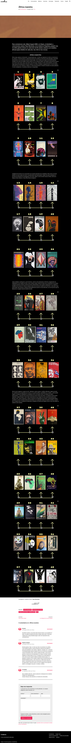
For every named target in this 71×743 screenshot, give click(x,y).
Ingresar (58, 737)
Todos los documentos (53, 735)
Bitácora (40, 1)
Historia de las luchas (37, 609)
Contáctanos (51, 734)
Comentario (23, 698)
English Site (58, 734)
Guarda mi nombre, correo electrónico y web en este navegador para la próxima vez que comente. (35, 715)
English (66, 1)
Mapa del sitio (52, 737)
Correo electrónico (35, 693)
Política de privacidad (64, 735)
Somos (62, 1)
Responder (49, 629)
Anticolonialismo (27, 609)
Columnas (45, 1)
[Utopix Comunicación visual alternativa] (4, 1)
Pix (28, 1)
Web (42, 693)
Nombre (23, 693)
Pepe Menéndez (23, 9)
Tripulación (57, 1)
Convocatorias (34, 1)
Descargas (51, 1)
